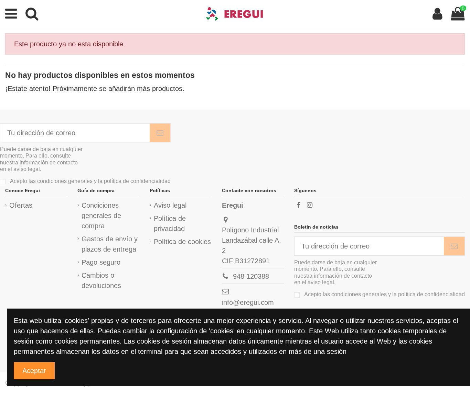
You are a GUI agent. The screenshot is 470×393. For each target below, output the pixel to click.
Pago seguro (101, 262)
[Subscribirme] (160, 133)
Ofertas (20, 205)
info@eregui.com (248, 302)
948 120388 (251, 276)
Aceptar (34, 370)
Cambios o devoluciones (101, 280)
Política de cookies (182, 241)
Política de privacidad (170, 223)
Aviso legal (170, 205)
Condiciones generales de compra (101, 215)
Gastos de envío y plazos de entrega (110, 244)
